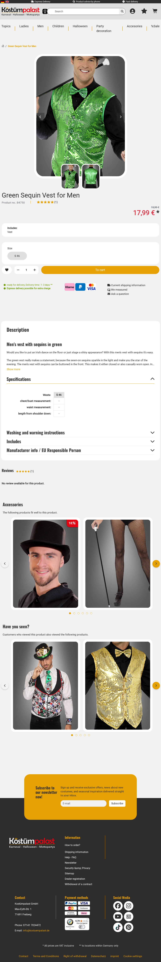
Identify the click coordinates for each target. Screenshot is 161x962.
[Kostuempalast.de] (20, 11)
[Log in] (132, 11)
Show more (13, 369)
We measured (118, 289)
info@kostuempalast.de (36, 930)
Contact (23, 956)
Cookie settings (132, 956)
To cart (100, 270)
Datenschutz (98, 956)
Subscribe (117, 803)
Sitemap (69, 873)
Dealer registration (75, 878)
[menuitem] (2, 1)
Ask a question (120, 293)
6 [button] (91, 613)
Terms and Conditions (46, 956)
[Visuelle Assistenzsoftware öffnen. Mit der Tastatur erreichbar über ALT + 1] (43, 11)
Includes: (12, 228)
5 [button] (87, 613)
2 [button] (74, 613)
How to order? (72, 845)
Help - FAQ (70, 857)
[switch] (82, 927)
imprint (114, 956)
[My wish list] (144, 11)
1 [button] (70, 613)
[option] (80, 116)
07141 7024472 (32, 925)
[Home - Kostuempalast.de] (32, 843)
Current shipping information (128, 285)
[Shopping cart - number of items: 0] (155, 11)
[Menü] (87, 920)
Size (9, 248)
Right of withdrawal (75, 956)
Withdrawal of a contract (78, 884)
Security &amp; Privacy (77, 868)
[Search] (122, 11)
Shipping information (76, 852)
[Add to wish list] (7, 270)
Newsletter (70, 862)
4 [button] (83, 613)
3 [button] (78, 613)
